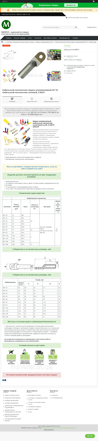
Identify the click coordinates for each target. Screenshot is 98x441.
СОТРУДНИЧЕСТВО (57, 398)
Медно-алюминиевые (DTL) (45, 42)
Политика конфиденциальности (67, 428)
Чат (91, 436)
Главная (8, 38)
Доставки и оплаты (50, 38)
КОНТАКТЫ (54, 395)
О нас (30, 38)
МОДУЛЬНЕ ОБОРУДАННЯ (12, 398)
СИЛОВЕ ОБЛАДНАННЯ (11, 403)
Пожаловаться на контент (49, 428)
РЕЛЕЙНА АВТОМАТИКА (12, 400)
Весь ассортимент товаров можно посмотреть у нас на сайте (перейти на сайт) (32, 167)
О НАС (30, 412)
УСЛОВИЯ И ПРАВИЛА (34, 407)
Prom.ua (57, 426)
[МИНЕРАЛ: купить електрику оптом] (6, 24)
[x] (5, 380)
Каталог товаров (19, 38)
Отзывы (75, 38)
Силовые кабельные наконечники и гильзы (20, 42)
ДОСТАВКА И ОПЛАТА (34, 395)
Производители (64, 38)
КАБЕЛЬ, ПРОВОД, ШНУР (12, 395)
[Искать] (76, 27)
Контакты (38, 38)
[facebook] (3, 380)
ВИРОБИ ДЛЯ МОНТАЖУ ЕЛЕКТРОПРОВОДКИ (12, 415)
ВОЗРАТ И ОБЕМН (33, 409)
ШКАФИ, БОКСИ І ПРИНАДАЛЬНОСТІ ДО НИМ (13, 411)
